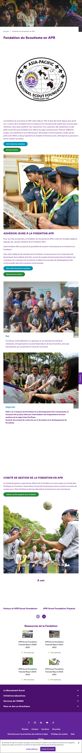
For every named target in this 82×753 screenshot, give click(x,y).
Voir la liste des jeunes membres (18, 268)
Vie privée (56, 729)
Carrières (45, 729)
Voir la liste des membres (15, 144)
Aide (73, 734)
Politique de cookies (59, 734)
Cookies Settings (32, 749)
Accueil (6, 31)
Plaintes (25, 729)
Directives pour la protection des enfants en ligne (28, 734)
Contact (35, 729)
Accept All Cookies (47, 749)
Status (41, 739)
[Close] (78, 743)
